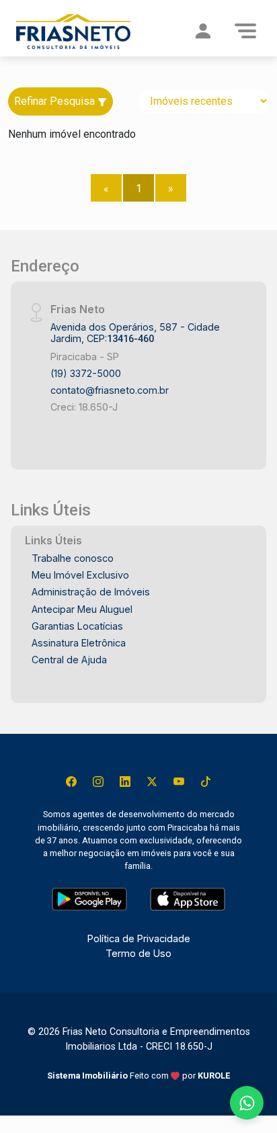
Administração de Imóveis (91, 591)
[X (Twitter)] (152, 781)
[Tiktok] (206, 781)
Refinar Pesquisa (55, 101)
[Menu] (245, 30)
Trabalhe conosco (73, 558)
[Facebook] (71, 781)
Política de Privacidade (138, 938)
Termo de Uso (138, 953)
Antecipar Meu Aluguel (82, 609)
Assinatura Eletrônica (79, 642)
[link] (73, 31)
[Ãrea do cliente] (203, 31)
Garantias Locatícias (77, 626)
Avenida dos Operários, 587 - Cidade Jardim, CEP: (135, 332)
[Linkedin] (125, 781)
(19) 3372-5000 (85, 373)
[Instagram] (98, 781)
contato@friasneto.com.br (109, 390)
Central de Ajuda (69, 659)
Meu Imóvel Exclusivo (80, 575)
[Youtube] (179, 781)
